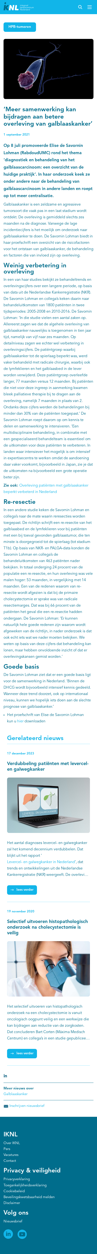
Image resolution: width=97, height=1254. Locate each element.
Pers (7, 1149)
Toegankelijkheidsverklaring (25, 1185)
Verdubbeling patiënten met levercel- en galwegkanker (48, 767)
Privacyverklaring (17, 1179)
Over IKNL (12, 1143)
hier (20, 721)
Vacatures (11, 1155)
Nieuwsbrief (13, 1221)
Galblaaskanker (16, 1094)
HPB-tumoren (19, 27)
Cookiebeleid (14, 1191)
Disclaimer (12, 1203)
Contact (10, 1161)
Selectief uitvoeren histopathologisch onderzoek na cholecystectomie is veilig (47, 927)
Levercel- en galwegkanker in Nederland (41, 862)
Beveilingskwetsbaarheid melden (29, 1197)
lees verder (24, 889)
